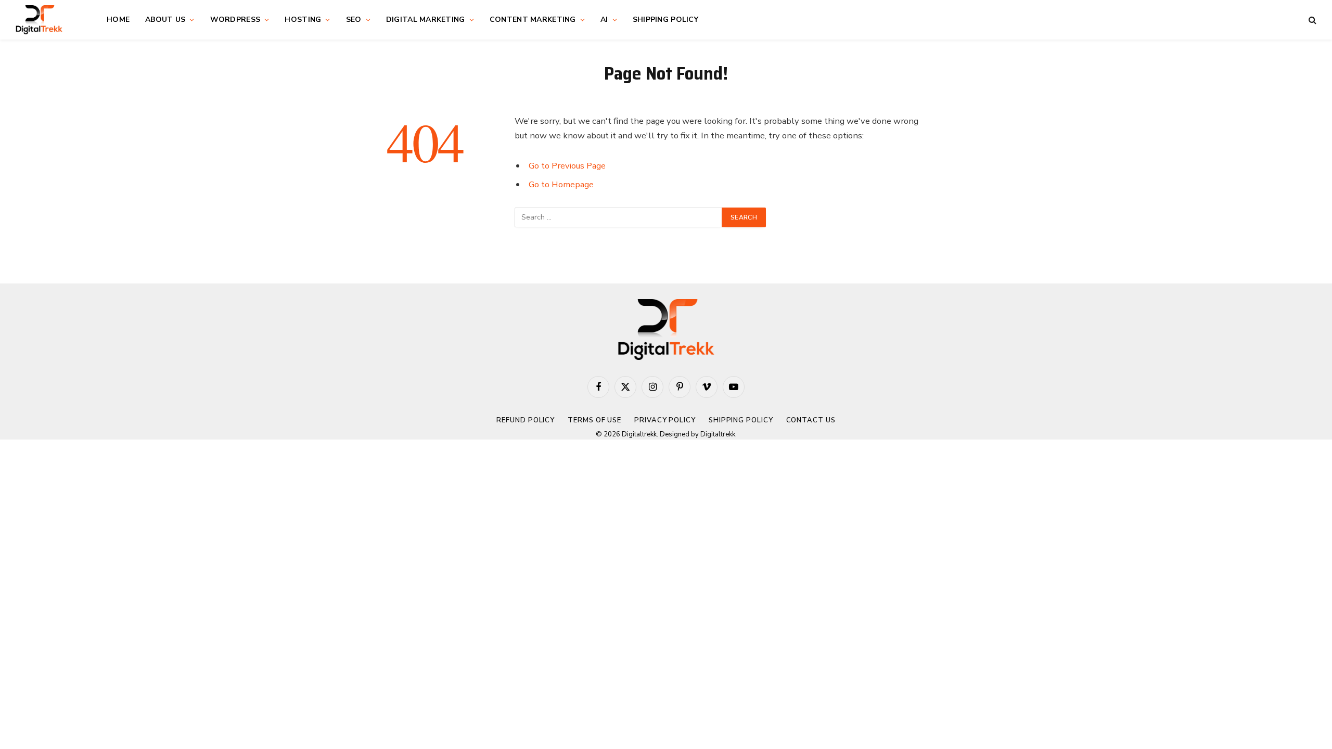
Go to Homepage (561, 184)
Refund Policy (525, 420)
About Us (165, 19)
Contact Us (811, 420)
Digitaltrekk (717, 434)
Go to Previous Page (567, 166)
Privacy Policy (665, 420)
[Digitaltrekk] (48, 20)
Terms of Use (594, 420)
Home (118, 19)
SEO (354, 19)
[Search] (1311, 20)
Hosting (303, 19)
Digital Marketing (425, 19)
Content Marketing (533, 19)
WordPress (235, 19)
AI (604, 19)
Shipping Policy (665, 19)
